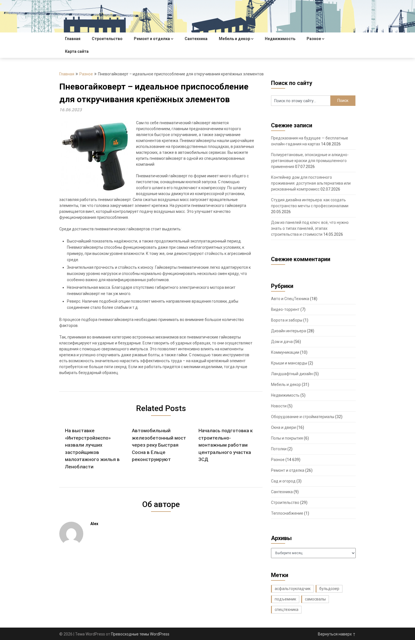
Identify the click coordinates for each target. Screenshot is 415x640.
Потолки (279, 449)
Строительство (107, 38)
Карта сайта (77, 51)
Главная (72, 38)
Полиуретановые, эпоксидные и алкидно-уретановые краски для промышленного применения (310, 160)
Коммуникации (285, 352)
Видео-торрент (285, 309)
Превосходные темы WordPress (140, 634)
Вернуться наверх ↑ (337, 634)
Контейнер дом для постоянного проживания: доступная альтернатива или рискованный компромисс (311, 183)
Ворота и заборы (286, 320)
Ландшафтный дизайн (292, 374)
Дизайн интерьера (288, 331)
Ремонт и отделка (152, 38)
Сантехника (196, 38)
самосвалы (315, 599)
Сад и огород (283, 481)
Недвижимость (280, 38)
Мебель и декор (234, 38)
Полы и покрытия (287, 438)
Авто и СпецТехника (290, 298)
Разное (314, 38)
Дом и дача (282, 341)
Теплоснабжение (287, 513)
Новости (279, 406)
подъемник (285, 599)
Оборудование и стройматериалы (302, 416)
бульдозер (329, 588)
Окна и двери (283, 427)
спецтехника (286, 609)
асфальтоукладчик (293, 588)
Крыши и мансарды (289, 363)
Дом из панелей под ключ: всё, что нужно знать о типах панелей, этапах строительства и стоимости (310, 228)
